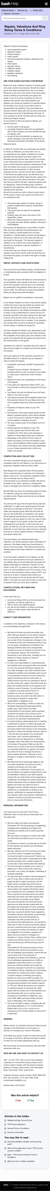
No (19, 1100)
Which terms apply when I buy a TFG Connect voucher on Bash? (25, 1149)
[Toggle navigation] (46, 4)
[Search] (45, 18)
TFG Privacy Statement (16, 1124)
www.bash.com (36, 814)
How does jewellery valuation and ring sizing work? (24, 1142)
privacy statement (29, 1008)
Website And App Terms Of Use (19, 1120)
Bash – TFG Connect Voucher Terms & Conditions (22, 1155)
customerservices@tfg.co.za (15, 1080)
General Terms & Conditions (18, 1128)
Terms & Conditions (25, 10)
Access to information (15, 1132)
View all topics (7, 10)
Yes (32, 1100)
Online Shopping (40, 10)
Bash (6, 1184)
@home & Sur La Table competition (21, 1161)
